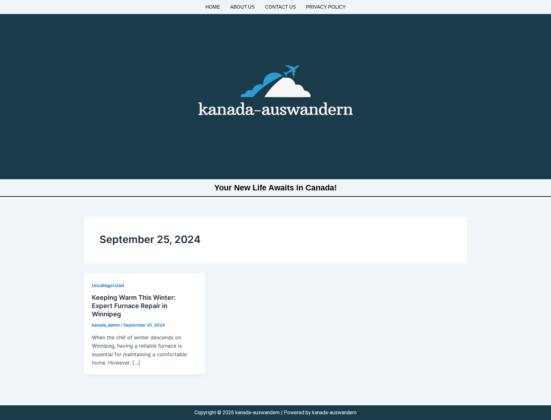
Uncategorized (108, 285)
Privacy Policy (326, 7)
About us (242, 7)
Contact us (280, 7)
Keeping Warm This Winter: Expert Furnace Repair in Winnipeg (134, 306)
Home (212, 7)
